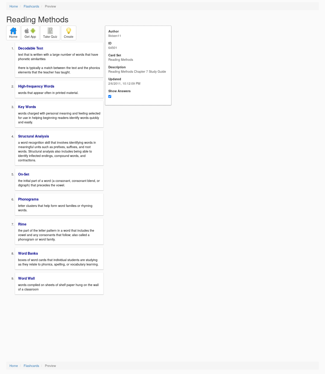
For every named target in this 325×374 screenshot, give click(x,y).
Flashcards (31, 6)
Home (14, 6)
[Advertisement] (140, 148)
